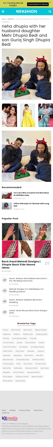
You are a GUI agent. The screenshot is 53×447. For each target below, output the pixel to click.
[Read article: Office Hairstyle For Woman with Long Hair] (7, 205)
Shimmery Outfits (31, 368)
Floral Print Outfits (9, 347)
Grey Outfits (20, 351)
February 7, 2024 (19, 209)
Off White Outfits (38, 359)
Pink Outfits (28, 364)
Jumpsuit (40, 351)
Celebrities (10, 19)
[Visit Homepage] (26, 11)
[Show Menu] (3, 11)
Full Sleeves (23, 347)
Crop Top (33, 338)
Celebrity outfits (41, 334)
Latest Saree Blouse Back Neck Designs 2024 (28, 311)
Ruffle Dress (18, 368)
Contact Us (5, 413)
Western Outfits (37, 376)
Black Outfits (15, 330)
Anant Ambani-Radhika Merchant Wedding (25, 301)
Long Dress (6, 355)
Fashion (41, 342)
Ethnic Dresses (30, 342)
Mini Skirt (39, 355)
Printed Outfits (40, 364)
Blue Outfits (28, 330)
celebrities (6, 334)
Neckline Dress (8, 359)
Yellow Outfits (20, 381)
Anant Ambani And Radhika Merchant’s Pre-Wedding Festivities (28, 279)
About (4, 410)
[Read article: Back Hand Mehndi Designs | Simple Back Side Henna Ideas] (26, 240)
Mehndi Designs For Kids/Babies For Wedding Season (26, 290)
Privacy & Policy (24, 410)
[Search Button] (50, 11)
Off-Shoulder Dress (22, 359)
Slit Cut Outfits (18, 372)
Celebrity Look (28, 334)
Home (4, 19)
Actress (5, 330)
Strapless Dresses (33, 372)
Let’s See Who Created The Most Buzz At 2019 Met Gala (31, 194)
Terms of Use (38, 410)
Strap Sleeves (7, 376)
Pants (19, 364)
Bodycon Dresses (40, 330)
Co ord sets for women (19, 338)
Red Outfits (7, 368)
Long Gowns (18, 355)
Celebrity (17, 334)
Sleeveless (6, 372)
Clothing (6, 338)
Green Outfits (7, 351)
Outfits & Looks (8, 364)
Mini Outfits (29, 355)
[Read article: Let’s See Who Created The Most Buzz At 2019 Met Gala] (7, 195)
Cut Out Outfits (8, 342)
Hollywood (30, 351)
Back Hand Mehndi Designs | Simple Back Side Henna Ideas (21, 264)
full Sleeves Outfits (37, 347)
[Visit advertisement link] (26, 156)
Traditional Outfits (22, 376)
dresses (19, 342)
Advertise (13, 410)
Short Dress (45, 368)
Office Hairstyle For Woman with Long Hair (31, 204)
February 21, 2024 (20, 198)
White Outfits (7, 381)
